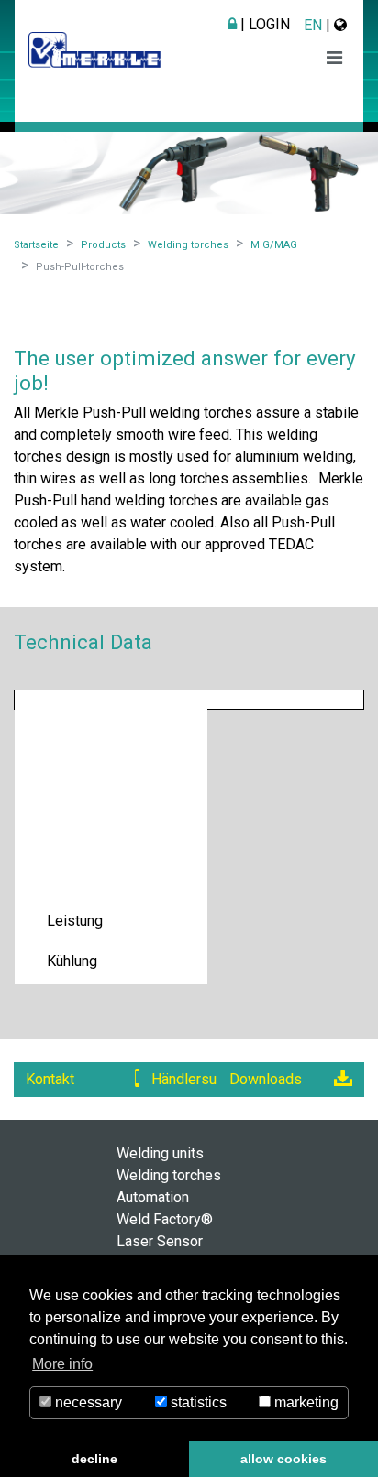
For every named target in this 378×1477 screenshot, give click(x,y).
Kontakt (50, 1079)
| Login (263, 24)
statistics (197, 1402)
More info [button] (62, 1364)
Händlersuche (195, 1079)
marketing (305, 1402)
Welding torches (169, 1175)
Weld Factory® (165, 1219)
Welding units (160, 1153)
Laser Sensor (160, 1241)
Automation (153, 1197)
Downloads (265, 1079)
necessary (86, 1402)
